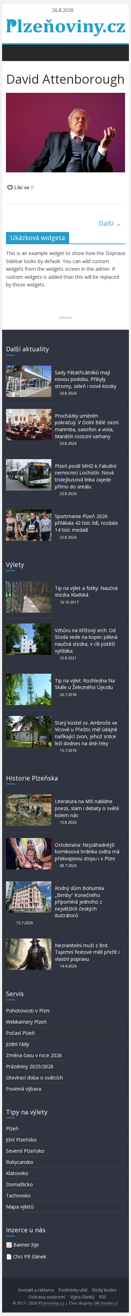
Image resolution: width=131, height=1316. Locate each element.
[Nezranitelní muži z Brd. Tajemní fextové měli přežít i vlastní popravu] (28, 942)
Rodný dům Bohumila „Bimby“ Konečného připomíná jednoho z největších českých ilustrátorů (79, 902)
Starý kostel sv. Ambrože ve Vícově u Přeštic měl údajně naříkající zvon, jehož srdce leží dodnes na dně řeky (86, 733)
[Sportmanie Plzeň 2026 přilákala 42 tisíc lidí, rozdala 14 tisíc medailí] (28, 512)
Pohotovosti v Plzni (28, 1010)
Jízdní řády (17, 1044)
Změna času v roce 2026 (34, 1055)
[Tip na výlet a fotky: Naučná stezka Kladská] (28, 584)
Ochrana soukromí (46, 1297)
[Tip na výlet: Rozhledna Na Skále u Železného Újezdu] (28, 677)
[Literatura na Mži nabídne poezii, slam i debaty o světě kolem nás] (28, 797)
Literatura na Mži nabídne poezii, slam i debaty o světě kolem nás (87, 808)
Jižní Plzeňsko (21, 1139)
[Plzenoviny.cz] (13, 52)
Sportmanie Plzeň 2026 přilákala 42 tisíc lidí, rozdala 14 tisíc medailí (86, 523)
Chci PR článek (29, 1256)
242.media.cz (106, 1303)
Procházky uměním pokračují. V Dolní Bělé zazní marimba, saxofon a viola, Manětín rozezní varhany (86, 426)
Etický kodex (104, 1290)
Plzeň (12, 1128)
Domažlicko (19, 1184)
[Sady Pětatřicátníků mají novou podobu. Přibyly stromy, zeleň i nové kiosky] (28, 369)
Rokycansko (19, 1162)
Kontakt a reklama (36, 1290)
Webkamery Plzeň (26, 1021)
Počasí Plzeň (20, 1033)
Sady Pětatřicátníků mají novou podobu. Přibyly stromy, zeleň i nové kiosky (85, 379)
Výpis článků (82, 1297)
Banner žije (26, 1244)
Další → (110, 223)
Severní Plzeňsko (25, 1150)
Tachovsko (18, 1195)
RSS (102, 1297)
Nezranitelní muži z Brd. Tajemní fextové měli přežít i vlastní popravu (87, 952)
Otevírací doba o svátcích (34, 1077)
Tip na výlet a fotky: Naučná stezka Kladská (86, 591)
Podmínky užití (73, 1290)
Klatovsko (17, 1173)
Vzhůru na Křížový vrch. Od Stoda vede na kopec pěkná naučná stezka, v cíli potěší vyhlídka (86, 640)
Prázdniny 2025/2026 (29, 1066)
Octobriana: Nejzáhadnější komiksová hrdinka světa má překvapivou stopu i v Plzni (87, 852)
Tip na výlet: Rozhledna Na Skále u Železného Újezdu (85, 684)
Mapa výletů (20, 1206)
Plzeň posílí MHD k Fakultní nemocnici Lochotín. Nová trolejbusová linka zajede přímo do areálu (85, 476)
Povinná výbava (23, 1088)
